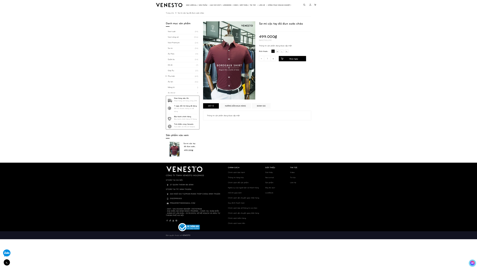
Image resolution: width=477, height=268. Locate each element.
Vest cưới (173, 31)
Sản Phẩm (203, 5)
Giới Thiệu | (244, 5)
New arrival (269, 177)
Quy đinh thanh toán (236, 203)
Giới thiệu (269, 172)
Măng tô (172, 87)
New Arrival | (192, 5)
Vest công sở (174, 37)
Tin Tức (253, 5)
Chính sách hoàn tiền (236, 223)
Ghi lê (171, 65)
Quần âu (172, 59)
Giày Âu (172, 70)
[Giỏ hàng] (315, 5)
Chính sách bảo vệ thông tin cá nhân (242, 208)
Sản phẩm (269, 182)
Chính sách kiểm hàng (237, 218)
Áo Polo (172, 54)
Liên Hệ (262, 5)
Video (292, 172)
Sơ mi (171, 48)
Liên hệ (293, 182)
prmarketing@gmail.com (182, 203)
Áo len (172, 82)
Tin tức (293, 177)
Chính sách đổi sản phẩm (238, 182)
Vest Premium (175, 42)
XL (287, 51)
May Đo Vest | (216, 5)
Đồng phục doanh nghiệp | (279, 5)
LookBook (269, 193)
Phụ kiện (173, 76)
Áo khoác (173, 93)
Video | (236, 5)
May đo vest (270, 187)
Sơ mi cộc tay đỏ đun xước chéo (189, 145)
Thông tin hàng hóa (236, 177)
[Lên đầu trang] (472, 255)
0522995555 (176, 198)
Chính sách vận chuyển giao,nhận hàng (243, 213)
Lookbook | (228, 5)
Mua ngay (293, 58)
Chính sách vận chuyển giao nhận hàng (243, 198)
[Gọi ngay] (7, 262)
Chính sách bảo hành (236, 172)
